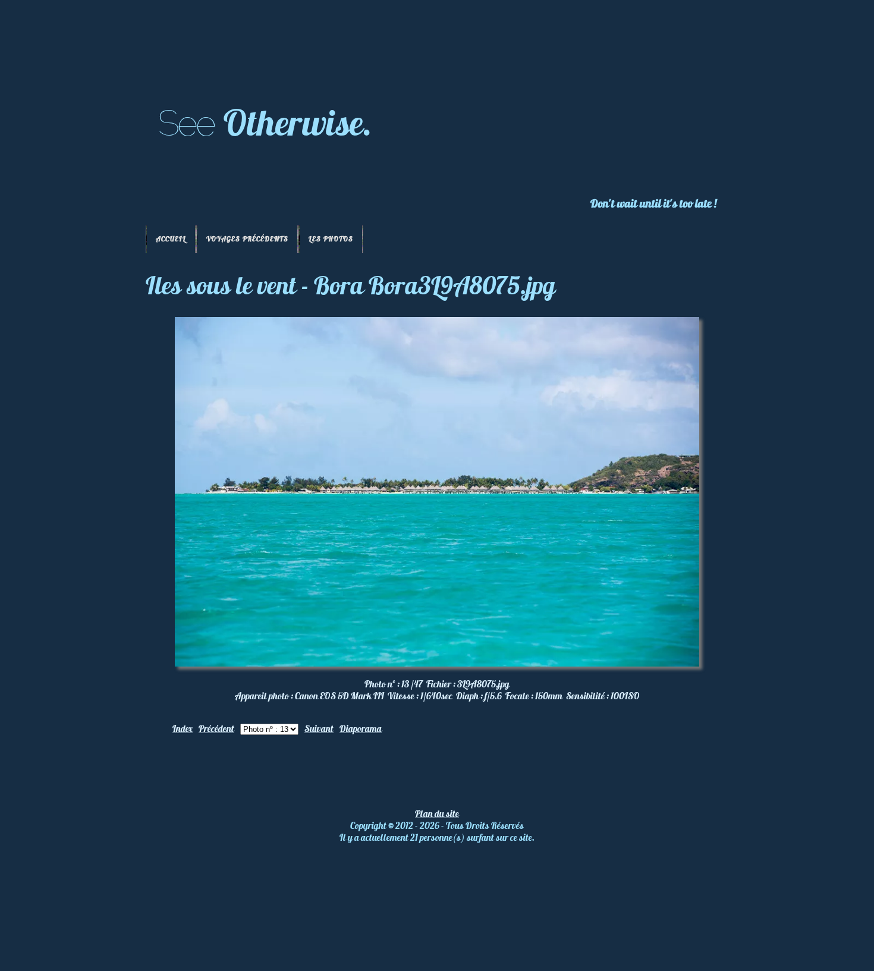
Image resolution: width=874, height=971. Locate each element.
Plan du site (437, 813)
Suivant (319, 728)
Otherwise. (298, 122)
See (186, 123)
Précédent (216, 728)
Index (182, 728)
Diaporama (360, 728)
